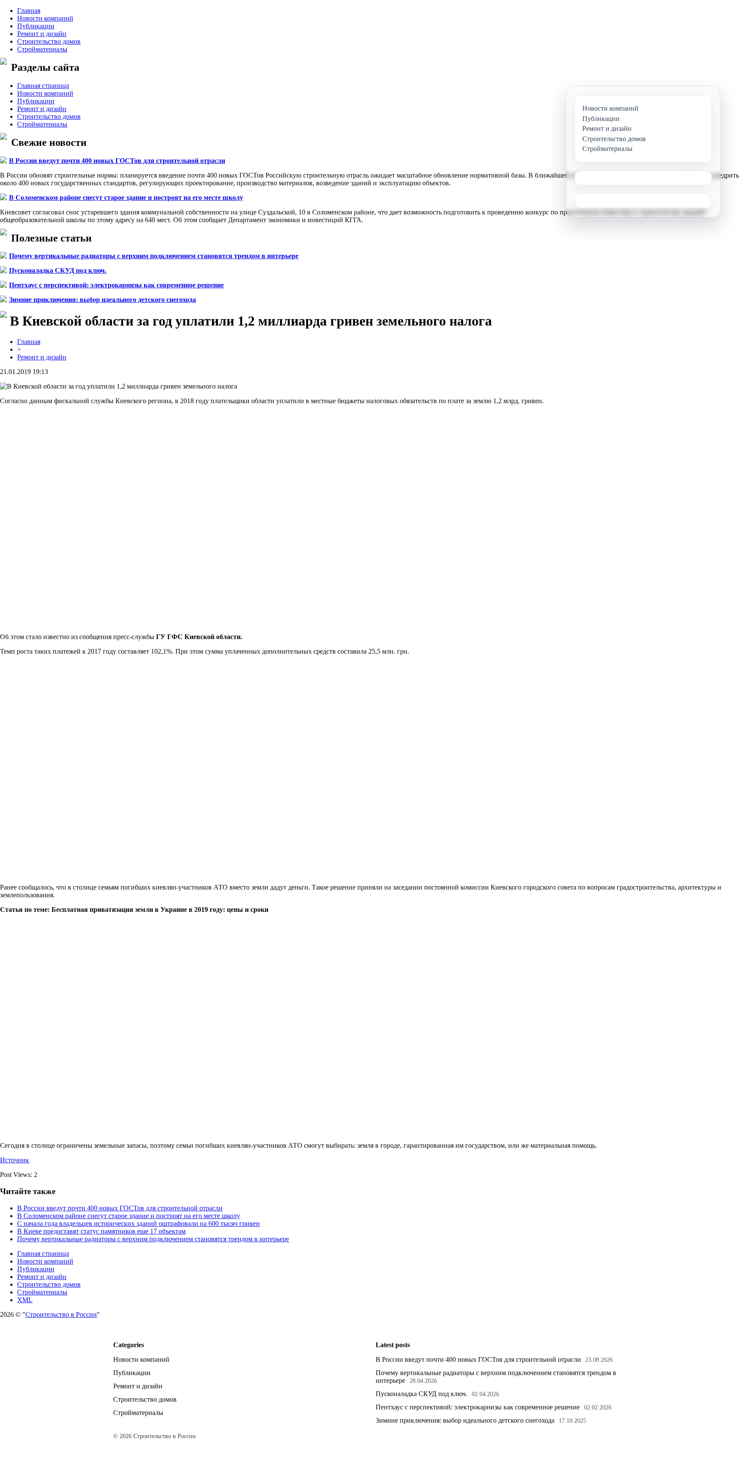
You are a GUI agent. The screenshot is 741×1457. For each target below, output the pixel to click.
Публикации (35, 26)
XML (25, 1299)
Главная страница (43, 85)
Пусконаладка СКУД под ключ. (57, 270)
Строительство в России (61, 1314)
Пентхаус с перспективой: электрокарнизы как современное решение (116, 285)
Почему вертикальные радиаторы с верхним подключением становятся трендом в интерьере (153, 255)
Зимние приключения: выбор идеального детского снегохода (102, 299)
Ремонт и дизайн (41, 33)
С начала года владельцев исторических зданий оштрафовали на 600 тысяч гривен (138, 1223)
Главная (28, 10)
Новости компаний (45, 18)
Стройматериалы (42, 49)
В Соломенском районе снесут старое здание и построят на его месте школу (126, 197)
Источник (14, 1160)
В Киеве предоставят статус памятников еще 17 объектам (101, 1231)
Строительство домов (49, 41)
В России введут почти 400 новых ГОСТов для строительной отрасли (117, 160)
